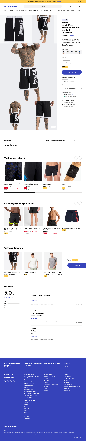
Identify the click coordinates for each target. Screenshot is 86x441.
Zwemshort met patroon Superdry (71, 228)
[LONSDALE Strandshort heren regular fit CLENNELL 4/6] (14, 115)
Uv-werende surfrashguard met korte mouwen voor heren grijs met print (52, 273)
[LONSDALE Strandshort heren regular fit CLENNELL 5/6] (43, 115)
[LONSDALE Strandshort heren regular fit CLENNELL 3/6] (28, 72)
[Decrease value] (63, 62)
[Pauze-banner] (78, 2)
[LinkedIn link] (14, 381)
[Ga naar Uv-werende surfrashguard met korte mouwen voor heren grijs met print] (53, 261)
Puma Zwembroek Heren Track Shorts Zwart (51, 228)
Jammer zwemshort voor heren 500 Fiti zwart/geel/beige (13, 228)
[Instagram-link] (11, 381)
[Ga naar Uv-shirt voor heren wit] (33, 261)
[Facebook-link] (5, 381)
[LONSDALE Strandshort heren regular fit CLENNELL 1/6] (43, 29)
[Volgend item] (80, 158)
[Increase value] (69, 62)
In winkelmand (72, 72)
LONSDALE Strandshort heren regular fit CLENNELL (12, 273)
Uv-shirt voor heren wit (30, 272)
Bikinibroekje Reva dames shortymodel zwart (50, 183)
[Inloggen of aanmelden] (76, 6)
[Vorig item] (76, 158)
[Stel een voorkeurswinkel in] (70, 6)
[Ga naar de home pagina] (10, 6)
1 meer (53, 126)
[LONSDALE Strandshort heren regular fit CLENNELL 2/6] (14, 29)
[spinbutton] (66, 62)
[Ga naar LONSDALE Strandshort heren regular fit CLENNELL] (13, 261)
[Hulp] (73, 6)
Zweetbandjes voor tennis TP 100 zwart (71, 183)
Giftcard (79, 10)
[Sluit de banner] (81, 2)
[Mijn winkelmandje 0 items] (80, 6)
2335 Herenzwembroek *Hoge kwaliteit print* (12, 183)
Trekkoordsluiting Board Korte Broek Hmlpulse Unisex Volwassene (32, 229)
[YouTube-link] (8, 381)
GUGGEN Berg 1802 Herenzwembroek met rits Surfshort (31, 183)
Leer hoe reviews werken (9, 315)
